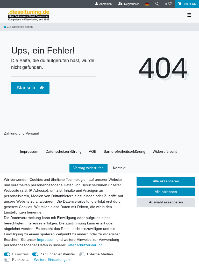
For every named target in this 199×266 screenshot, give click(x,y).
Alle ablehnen (166, 192)
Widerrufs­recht (165, 151)
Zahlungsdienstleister (57, 254)
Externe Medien (100, 254)
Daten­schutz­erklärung (64, 151)
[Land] (147, 4)
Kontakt (119, 168)
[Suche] (157, 4)
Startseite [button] (27, 87)
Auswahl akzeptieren (166, 202)
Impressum (29, 151)
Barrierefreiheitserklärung (124, 151)
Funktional (20, 259)
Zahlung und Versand (21, 133)
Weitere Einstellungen (52, 259)
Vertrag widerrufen (88, 168)
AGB (92, 151)
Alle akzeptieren (166, 181)
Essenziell (20, 254)
